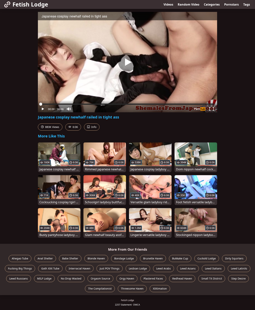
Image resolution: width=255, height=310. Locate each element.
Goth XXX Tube (50, 268)
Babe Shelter (70, 258)
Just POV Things (109, 268)
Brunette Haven (153, 258)
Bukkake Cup (180, 258)
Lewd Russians (18, 278)
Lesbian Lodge (138, 268)
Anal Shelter (45, 258)
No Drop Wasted (71, 278)
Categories (212, 4)
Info (93, 127)
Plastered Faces (153, 278)
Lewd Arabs (163, 268)
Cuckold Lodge (207, 258)
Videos (168, 4)
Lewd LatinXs (239, 268)
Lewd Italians (213, 268)
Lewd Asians (188, 268)
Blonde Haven (96, 258)
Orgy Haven (126, 278)
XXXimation (160, 288)
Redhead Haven (182, 278)
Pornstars (231, 4)
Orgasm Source (100, 278)
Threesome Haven (132, 288)
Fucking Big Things (20, 268)
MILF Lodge (44, 278)
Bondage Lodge (124, 258)
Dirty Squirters (234, 258)
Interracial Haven (79, 268)
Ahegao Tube (20, 258)
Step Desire (238, 278)
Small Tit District (211, 278)
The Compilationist (100, 288)
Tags (246, 4)
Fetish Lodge (30, 4)
